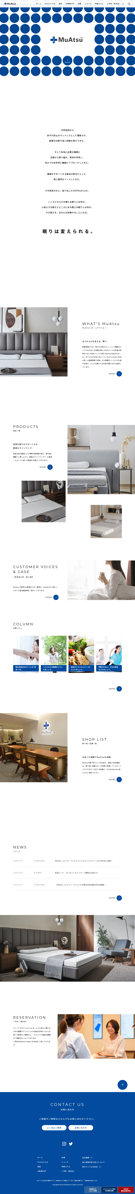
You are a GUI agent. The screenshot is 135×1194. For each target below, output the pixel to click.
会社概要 (85, 1158)
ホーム (38, 4)
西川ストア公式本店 (90, 1167)
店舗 (79, 4)
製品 (60, 4)
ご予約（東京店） (114, 4)
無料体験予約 (126, 1190)
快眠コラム (99, 4)
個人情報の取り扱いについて (93, 1162)
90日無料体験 (109, 1190)
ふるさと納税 (93, 1190)
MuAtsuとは (50, 4)
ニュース (88, 4)
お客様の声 (70, 4)
